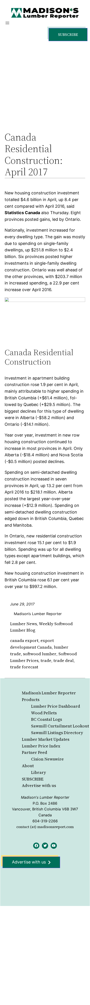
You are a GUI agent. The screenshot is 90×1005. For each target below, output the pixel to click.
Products (30, 699)
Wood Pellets (44, 713)
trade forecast (24, 667)
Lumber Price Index (41, 746)
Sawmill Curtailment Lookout (60, 726)
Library (38, 772)
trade (46, 660)
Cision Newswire (47, 759)
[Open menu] (7, 23)
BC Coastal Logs (46, 719)
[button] (68, 34)
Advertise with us (39, 785)
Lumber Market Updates (45, 739)
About (28, 766)
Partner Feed (34, 752)
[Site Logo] (44, 13)
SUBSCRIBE (33, 779)
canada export (24, 640)
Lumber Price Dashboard (55, 706)
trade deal (63, 660)
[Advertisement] (45, 82)
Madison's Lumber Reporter (45, 797)
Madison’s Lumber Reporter (49, 693)
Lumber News (23, 624)
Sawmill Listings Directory (57, 732)
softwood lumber (39, 654)
